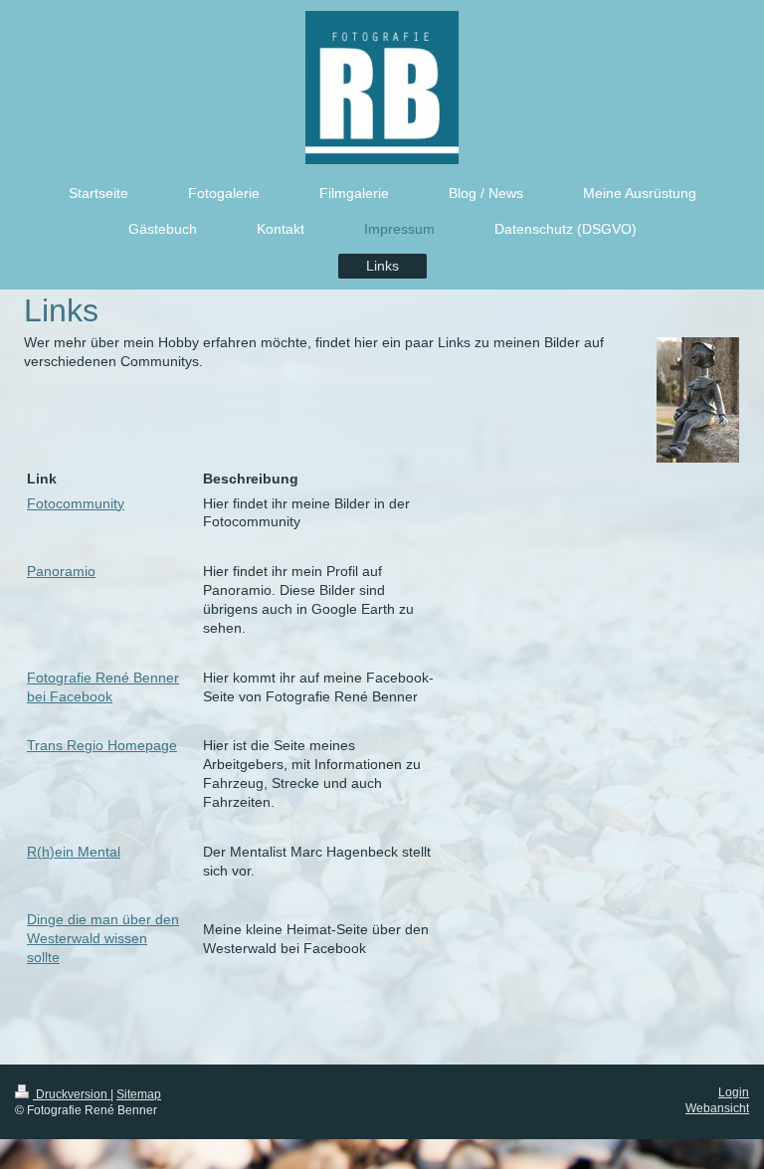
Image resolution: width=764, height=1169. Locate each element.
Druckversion (71, 1094)
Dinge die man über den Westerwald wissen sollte (103, 938)
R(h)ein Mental (73, 852)
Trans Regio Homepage (102, 745)
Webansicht (717, 1108)
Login (733, 1092)
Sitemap (138, 1094)
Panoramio (61, 571)
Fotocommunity (75, 503)
